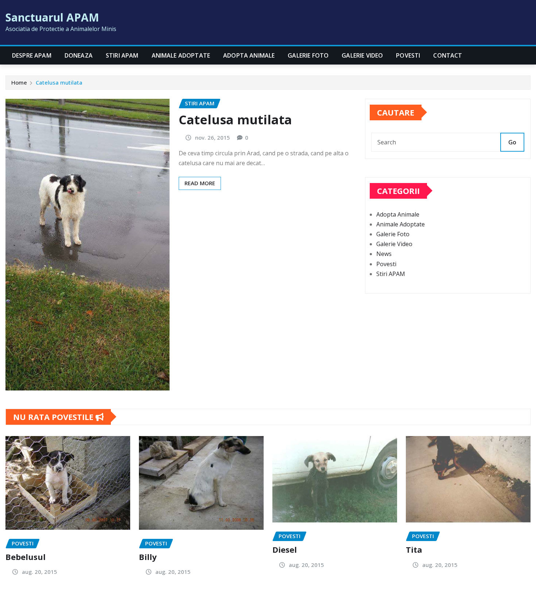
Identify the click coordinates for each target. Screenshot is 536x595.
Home (19, 82)
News (384, 254)
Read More (200, 183)
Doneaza (79, 55)
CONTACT (447, 55)
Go (512, 142)
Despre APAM (31, 55)
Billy (148, 556)
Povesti (408, 55)
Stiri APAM (122, 55)
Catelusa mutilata (59, 82)
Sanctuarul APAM (52, 17)
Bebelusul (25, 556)
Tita (414, 549)
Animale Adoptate (181, 55)
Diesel (284, 549)
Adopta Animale (249, 55)
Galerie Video (362, 55)
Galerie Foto (308, 55)
